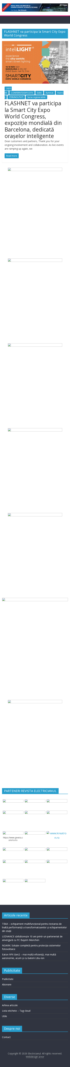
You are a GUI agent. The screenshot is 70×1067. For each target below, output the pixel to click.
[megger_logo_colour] (35, 881)
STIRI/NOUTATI (16, 97)
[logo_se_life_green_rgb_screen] (13, 801)
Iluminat (49, 92)
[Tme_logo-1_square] (13, 881)
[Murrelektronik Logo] (13, 849)
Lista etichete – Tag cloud (16, 1010)
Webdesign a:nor (35, 1056)
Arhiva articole (10, 1005)
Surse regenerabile (36, 97)
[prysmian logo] (13, 862)
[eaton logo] (13, 813)
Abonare (6, 984)
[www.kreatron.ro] (57, 833)
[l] (57, 813)
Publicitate (7, 979)
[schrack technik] (35, 862)
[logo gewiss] (13, 833)
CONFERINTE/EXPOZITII (22, 92)
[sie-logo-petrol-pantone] (57, 801)
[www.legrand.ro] (35, 801)
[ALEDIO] (35, 849)
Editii (39, 92)
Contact (6, 1037)
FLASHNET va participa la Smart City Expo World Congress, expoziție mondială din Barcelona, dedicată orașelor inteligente (33, 119)
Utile (4, 1016)
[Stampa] (57, 862)
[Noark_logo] (35, 833)
